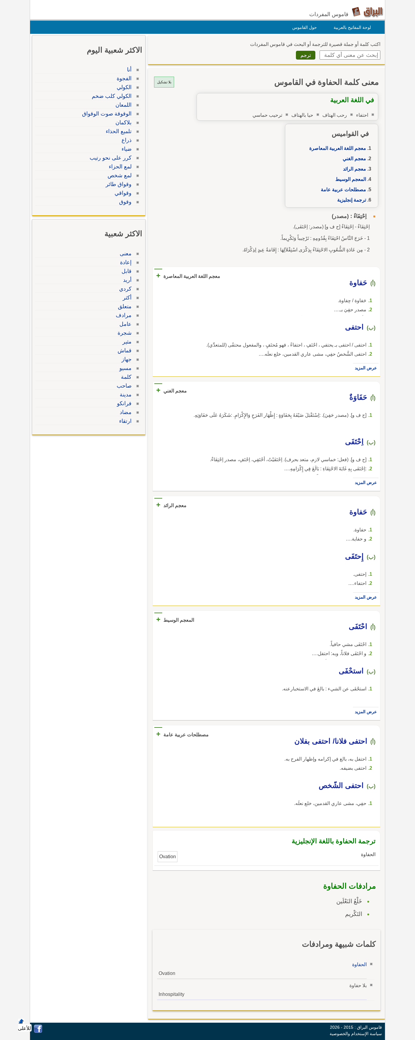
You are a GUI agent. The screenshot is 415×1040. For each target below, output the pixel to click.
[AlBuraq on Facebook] (38, 1031)
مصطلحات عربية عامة (343, 189)
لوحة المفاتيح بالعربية (352, 27)
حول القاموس (304, 27)
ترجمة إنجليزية (351, 199)
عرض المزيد (366, 367)
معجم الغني (354, 158)
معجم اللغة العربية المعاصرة (337, 148)
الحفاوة (359, 964)
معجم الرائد (354, 168)
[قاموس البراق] (367, 11)
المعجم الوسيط (350, 179)
